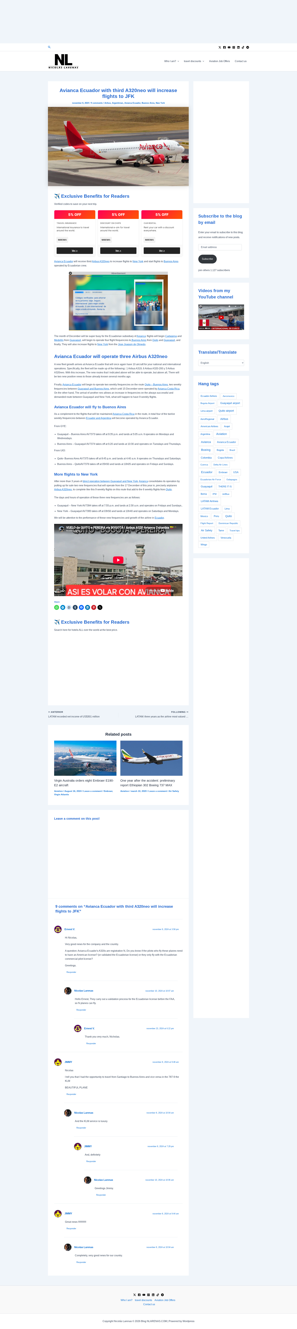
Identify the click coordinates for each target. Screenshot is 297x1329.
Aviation (58, 791)
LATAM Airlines (209, 501)
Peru (216, 516)
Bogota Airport (207, 403)
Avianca (141, 336)
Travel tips (235, 530)
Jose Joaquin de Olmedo (131, 344)
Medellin (59, 340)
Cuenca (204, 464)
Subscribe (207, 259)
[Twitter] (219, 47)
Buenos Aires (148, 103)
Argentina (205, 434)
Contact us (241, 61)
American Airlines (209, 426)
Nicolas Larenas (83, 990)
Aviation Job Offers (219, 61)
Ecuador (159, 517)
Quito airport (226, 410)
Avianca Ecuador (132, 103)
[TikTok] (243, 47)
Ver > (75, 250)
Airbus (107, 103)
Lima (227, 508)
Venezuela (226, 537)
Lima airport (207, 411)
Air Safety (174, 791)
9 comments (97, 103)
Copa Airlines (225, 457)
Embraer (108, 791)
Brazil (232, 450)
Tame (221, 530)
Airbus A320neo (101, 261)
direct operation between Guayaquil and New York (110, 481)
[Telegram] (247, 47)
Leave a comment (92, 791)
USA (236, 472)
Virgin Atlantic (61, 794)
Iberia (204, 494)
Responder (71, 972)
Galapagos (231, 479)
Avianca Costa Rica (168, 388)
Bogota (220, 450)
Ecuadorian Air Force (210, 479)
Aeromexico (228, 396)
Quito (155, 340)
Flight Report (206, 523)
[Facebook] (224, 47)
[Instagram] (233, 47)
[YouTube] (229, 47)
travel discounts (192, 61)
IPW (215, 494)
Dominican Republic (228, 523)
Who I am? (170, 61)
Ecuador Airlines (209, 396)
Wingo (204, 544)
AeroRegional (207, 419)
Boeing (206, 449)
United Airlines (207, 538)
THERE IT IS (225, 486)
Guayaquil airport (230, 403)
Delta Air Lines (220, 464)
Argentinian (117, 103)
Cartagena (171, 336)
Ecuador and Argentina (98, 418)
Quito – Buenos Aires (156, 384)
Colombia (206, 457)
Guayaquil (75, 340)
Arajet (227, 426)
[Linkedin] (238, 47)
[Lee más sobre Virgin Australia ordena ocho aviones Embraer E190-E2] (85, 758)
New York (160, 103)
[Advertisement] (148, 21)
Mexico (204, 516)
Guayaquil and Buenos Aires (93, 388)
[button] (49, 47)
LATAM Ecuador (210, 508)
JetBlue (225, 494)
